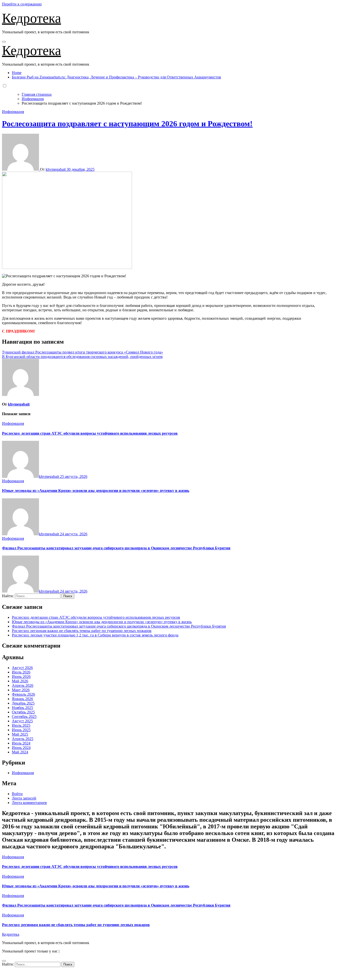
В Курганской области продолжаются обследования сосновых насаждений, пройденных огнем (82, 356)
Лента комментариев (29, 803)
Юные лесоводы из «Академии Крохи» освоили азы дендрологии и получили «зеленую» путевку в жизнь (95, 490)
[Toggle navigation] (4, 41)
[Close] (4, 961)
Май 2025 (20, 734)
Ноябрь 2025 (22, 708)
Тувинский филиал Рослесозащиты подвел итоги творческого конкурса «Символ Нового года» (82, 352)
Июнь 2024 (21, 747)
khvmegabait (56, 169)
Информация (13, 112)
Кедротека (31, 18)
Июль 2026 (21, 672)
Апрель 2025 (22, 739)
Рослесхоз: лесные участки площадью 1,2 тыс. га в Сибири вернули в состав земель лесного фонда (95, 635)
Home (16, 73)
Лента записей (24, 798)
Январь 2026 (22, 699)
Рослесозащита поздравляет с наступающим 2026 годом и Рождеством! (127, 123)
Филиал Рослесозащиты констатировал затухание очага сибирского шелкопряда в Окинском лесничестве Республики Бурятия (116, 548)
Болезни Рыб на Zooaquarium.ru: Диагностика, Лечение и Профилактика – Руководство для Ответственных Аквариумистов (116, 77)
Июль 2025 (21, 725)
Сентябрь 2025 (24, 716)
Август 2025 (22, 721)
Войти (17, 794)
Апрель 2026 (22, 685)
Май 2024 (20, 752)
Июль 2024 (21, 743)
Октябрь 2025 (23, 712)
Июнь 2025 (21, 730)
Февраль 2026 (23, 694)
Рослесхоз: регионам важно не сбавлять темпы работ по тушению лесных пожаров (81, 631)
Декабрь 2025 (23, 703)
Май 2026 (20, 681)
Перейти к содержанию (22, 4)
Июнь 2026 (21, 676)
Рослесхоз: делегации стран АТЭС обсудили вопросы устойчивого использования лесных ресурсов (90, 433)
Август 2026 (22, 668)
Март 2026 (21, 690)
